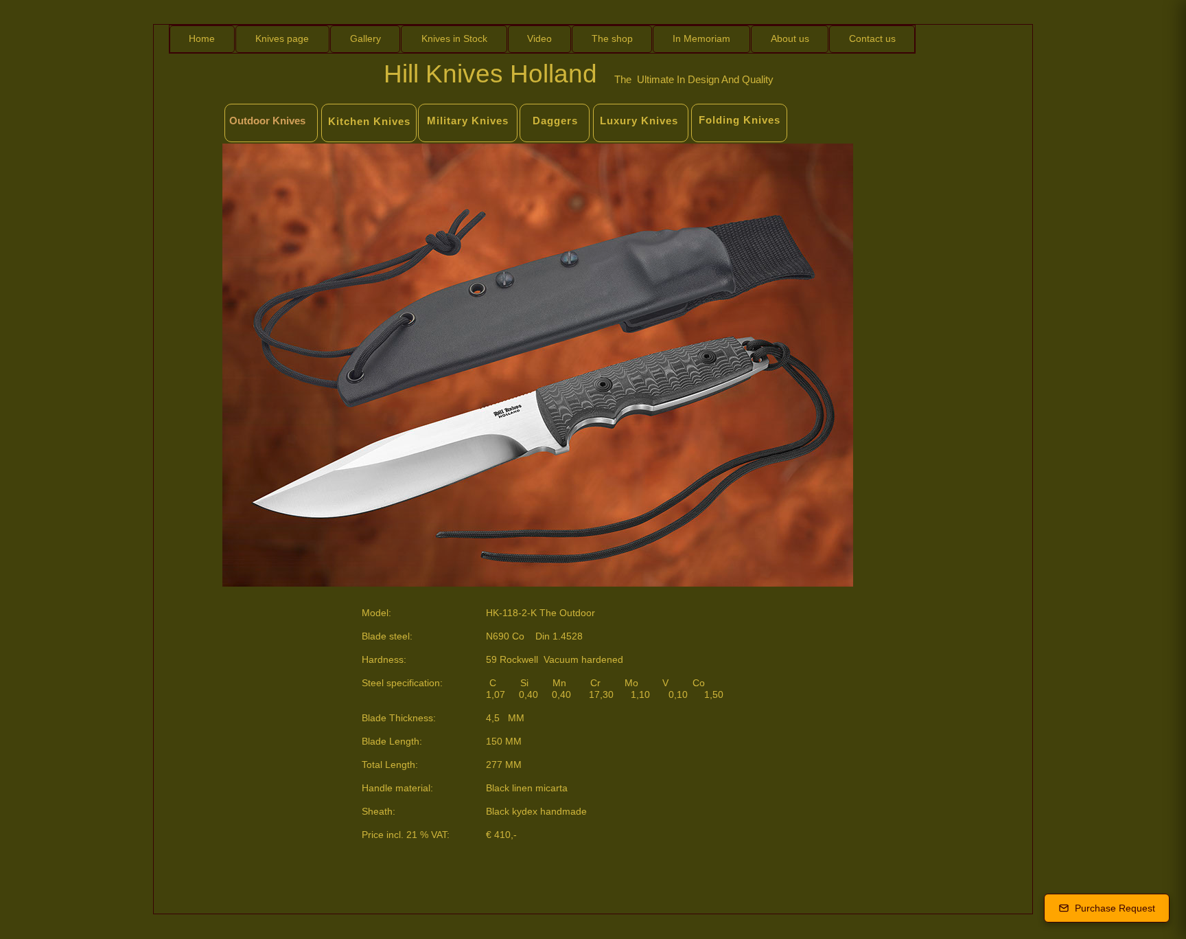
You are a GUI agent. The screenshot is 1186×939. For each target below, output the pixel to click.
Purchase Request (1115, 908)
